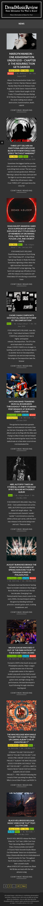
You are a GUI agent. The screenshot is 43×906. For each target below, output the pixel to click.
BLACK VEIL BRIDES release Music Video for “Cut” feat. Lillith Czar (22, 823)
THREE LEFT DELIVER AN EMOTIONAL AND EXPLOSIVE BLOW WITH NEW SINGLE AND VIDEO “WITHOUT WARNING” (21, 149)
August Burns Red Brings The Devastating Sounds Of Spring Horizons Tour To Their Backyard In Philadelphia (21, 570)
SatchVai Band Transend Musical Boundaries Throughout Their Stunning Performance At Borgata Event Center (21, 406)
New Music (24, 70)
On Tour (25, 415)
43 (18, 886)
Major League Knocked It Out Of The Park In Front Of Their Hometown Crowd (21, 650)
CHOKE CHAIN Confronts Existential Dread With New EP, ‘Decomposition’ (21, 318)
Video (26, 156)
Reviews (10, 73)
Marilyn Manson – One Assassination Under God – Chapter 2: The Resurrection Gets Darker (21, 60)
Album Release (14, 70)
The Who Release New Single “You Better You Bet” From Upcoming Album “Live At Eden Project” (21, 738)
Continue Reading (21, 110)
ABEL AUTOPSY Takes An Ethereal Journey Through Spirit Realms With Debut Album (21, 488)
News (31, 70)
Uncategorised (12, 418)
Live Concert (11, 415)
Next (24, 886)
